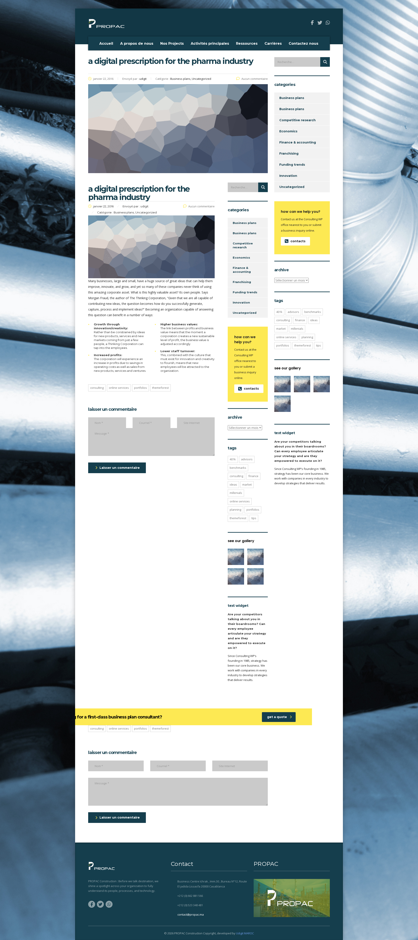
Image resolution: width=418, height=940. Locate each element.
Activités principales (210, 43)
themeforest (160, 388)
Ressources (247, 43)
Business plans (244, 223)
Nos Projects (172, 43)
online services (119, 388)
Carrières (273, 43)
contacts (251, 389)
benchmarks (238, 468)
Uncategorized (244, 312)
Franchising (242, 282)
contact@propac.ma (190, 914)
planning (235, 510)
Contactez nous (303, 43)
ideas (233, 484)
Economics (241, 257)
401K (233, 459)
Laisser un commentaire (119, 468)
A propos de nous (136, 43)
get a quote (277, 717)
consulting (97, 388)
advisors (247, 459)
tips (253, 518)
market (247, 484)
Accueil (106, 43)
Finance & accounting (242, 269)
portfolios (140, 388)
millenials (236, 493)
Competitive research (243, 245)
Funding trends (245, 292)
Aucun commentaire (254, 79)
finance (253, 476)
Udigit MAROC (245, 933)
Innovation (241, 302)
